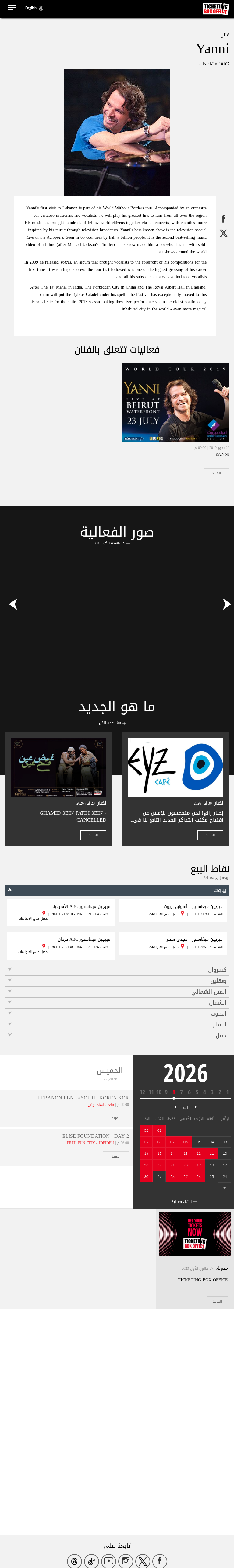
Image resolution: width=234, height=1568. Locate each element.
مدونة (222, 1268)
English (31, 8)
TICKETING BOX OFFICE (203, 1280)
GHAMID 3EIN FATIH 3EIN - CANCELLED (73, 816)
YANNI (222, 454)
